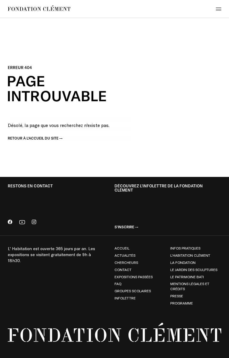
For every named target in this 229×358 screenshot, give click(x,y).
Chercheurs (126, 262)
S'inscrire (124, 227)
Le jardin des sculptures (193, 269)
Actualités (124, 255)
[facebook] (10, 222)
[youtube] (22, 222)
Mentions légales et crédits (189, 286)
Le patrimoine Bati (187, 277)
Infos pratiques (185, 248)
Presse (176, 296)
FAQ (117, 283)
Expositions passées (133, 277)
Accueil (121, 248)
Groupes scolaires (132, 291)
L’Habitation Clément (190, 255)
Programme (181, 303)
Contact (122, 269)
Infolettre (125, 298)
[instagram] (34, 222)
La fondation (183, 262)
